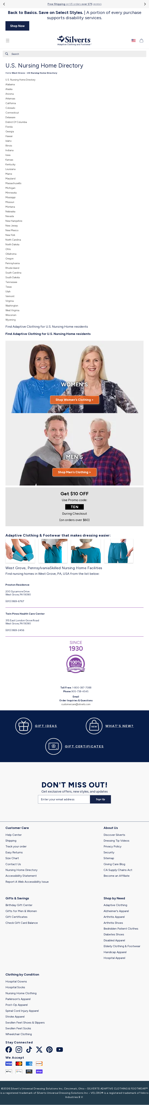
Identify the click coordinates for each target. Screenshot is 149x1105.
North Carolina (13, 239)
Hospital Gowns (16, 981)
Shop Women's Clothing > (75, 400)
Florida (9, 126)
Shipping (10, 840)
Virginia (9, 301)
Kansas (9, 159)
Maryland (10, 178)
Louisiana (10, 169)
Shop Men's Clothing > (74, 472)
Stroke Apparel (15, 1016)
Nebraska (10, 211)
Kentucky (10, 164)
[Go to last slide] (4, 4)
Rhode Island (12, 268)
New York (10, 235)
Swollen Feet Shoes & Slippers (25, 1022)
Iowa (7, 155)
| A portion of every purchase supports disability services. (74, 15)
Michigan (10, 188)
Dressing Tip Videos (116, 840)
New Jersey (11, 225)
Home (8, 73)
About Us (111, 828)
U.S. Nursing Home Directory (20, 79)
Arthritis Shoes (113, 923)
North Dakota (12, 244)
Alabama (10, 84)
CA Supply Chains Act (118, 870)
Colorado (10, 108)
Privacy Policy (112, 846)
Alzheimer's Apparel (116, 911)
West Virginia (12, 310)
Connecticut (12, 112)
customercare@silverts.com (75, 704)
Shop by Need (114, 898)
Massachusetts (13, 183)
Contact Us (13, 864)
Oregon (9, 258)
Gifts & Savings (17, 898)
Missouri (9, 202)
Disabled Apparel (114, 940)
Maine (8, 174)
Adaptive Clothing (115, 905)
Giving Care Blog (114, 864)
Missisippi (10, 197)
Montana (10, 206)
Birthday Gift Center (18, 905)
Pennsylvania (12, 263)
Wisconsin (10, 315)
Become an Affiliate (117, 875)
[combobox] (74, 54)
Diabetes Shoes (114, 934)
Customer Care (17, 828)
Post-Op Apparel (16, 1005)
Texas (8, 286)
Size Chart (12, 858)
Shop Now (17, 26)
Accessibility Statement (21, 875)
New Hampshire (13, 221)
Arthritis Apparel (114, 917)
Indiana (9, 150)
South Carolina (13, 272)
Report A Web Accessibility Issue (27, 881)
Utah (8, 291)
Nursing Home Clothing (21, 993)
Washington (11, 305)
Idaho (8, 141)
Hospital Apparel (114, 958)
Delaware (10, 117)
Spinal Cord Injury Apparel (22, 1010)
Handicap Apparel (115, 952)
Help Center (13, 835)
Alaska (8, 89)
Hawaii (9, 136)
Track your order (16, 846)
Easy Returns (14, 852)
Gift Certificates (16, 917)
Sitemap (109, 858)
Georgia (9, 131)
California (10, 103)
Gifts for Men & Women (21, 911)
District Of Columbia (16, 122)
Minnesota (11, 192)
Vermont (9, 296)
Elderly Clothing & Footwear (122, 946)
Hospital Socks (15, 987)
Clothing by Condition (22, 974)
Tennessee (11, 282)
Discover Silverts (114, 835)
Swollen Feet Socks (18, 1028)
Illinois (8, 145)
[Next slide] (144, 4)
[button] (7, 40)
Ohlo (8, 249)
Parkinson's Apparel (18, 999)
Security (109, 852)
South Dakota (12, 277)
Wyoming (10, 319)
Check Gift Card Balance (21, 923)
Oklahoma (10, 254)
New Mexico (11, 230)
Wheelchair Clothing (18, 1034)
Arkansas (10, 98)
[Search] (7, 54)
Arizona (9, 94)
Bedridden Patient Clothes (121, 928)
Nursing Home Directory (21, 870)
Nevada (9, 216)
